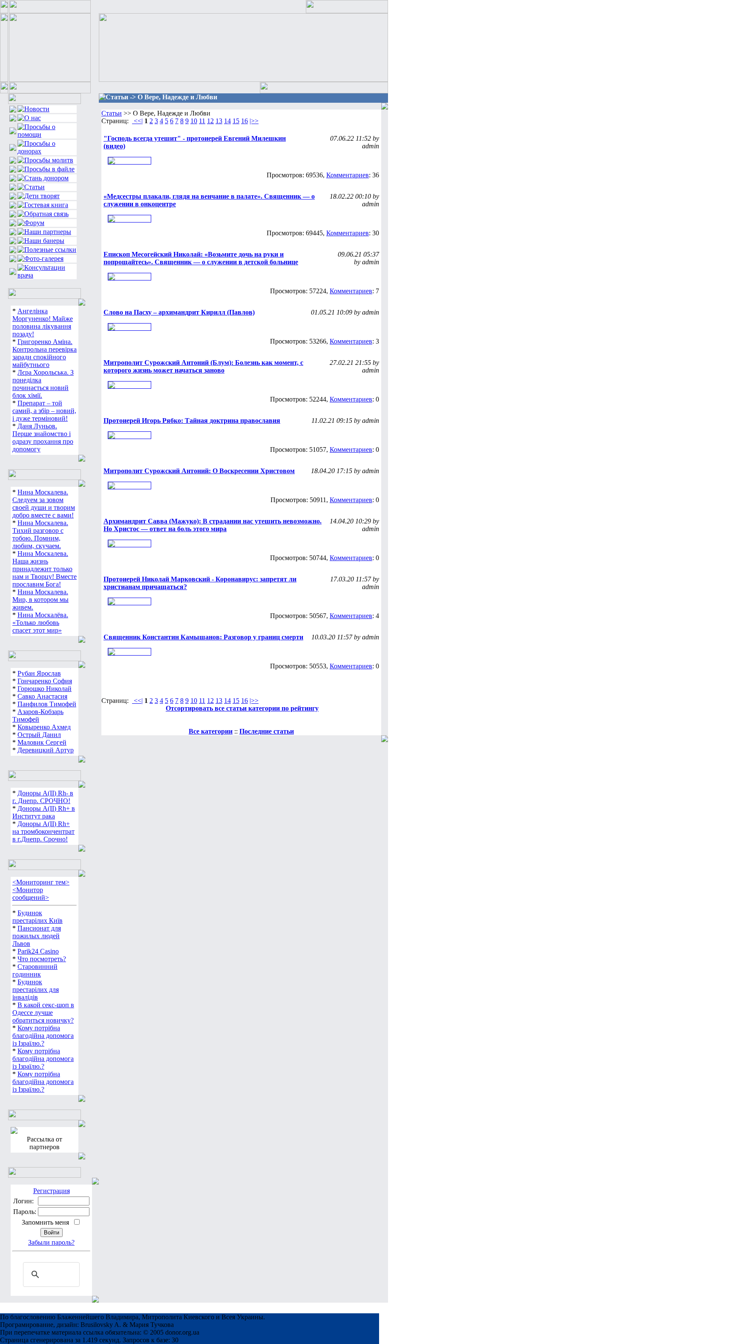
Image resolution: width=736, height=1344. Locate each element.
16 (244, 120)
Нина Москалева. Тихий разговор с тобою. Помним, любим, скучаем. (40, 534)
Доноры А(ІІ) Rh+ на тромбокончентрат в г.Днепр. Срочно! (43, 831)
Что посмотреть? (41, 958)
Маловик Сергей (41, 742)
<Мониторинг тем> (40, 882)
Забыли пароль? (51, 1242)
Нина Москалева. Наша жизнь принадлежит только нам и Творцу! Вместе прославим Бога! (44, 569)
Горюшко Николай (44, 688)
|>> (254, 120)
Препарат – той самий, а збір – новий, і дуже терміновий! (44, 410)
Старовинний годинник (35, 970)
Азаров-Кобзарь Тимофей (37, 715)
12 (210, 120)
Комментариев (347, 175)
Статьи (111, 113)
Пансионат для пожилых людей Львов (36, 936)
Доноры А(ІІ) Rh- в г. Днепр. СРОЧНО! (42, 796)
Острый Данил (39, 734)
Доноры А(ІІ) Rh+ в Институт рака (43, 812)
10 (193, 120)
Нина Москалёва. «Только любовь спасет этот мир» (40, 622)
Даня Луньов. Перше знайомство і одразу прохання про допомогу (42, 437)
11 (202, 120)
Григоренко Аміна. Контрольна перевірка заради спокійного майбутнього (44, 353)
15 (236, 120)
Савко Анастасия (42, 696)
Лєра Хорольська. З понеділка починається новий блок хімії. (43, 384)
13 (219, 120)
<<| (137, 120)
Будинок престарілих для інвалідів (35, 989)
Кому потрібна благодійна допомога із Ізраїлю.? (43, 1035)
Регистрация (51, 1190)
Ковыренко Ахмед (44, 727)
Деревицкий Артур (45, 750)
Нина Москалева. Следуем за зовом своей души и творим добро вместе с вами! (43, 503)
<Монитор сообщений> (30, 893)
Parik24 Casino (38, 951)
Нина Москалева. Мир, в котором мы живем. (40, 599)
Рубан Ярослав (39, 673)
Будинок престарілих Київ (37, 916)
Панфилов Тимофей (46, 704)
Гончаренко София (44, 681)
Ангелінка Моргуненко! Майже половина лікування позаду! (42, 322)
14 (227, 120)
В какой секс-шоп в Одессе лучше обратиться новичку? (43, 1012)
